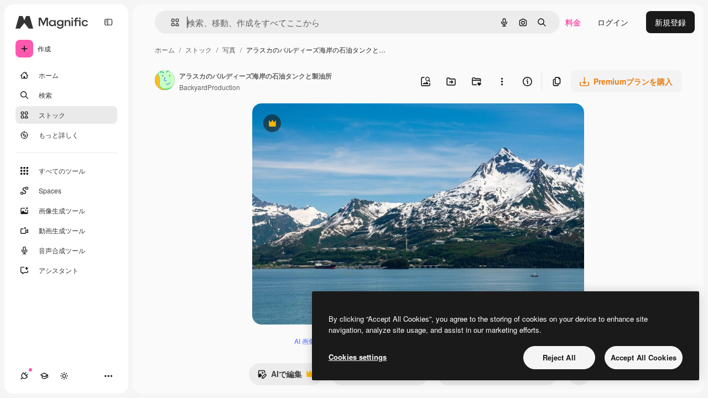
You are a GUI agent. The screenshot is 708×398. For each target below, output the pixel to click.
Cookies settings (358, 357)
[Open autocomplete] (170, 22)
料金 (573, 22)
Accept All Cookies (643, 357)
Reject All (559, 357)
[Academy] (44, 376)
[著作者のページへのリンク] (165, 81)
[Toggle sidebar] (108, 22)
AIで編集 (279, 376)
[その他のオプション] (502, 81)
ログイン (612, 22)
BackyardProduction (209, 87)
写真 (229, 49)
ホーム (165, 49)
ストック (198, 49)
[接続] (24, 376)
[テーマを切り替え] (64, 376)
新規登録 (670, 22)
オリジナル (328, 124)
